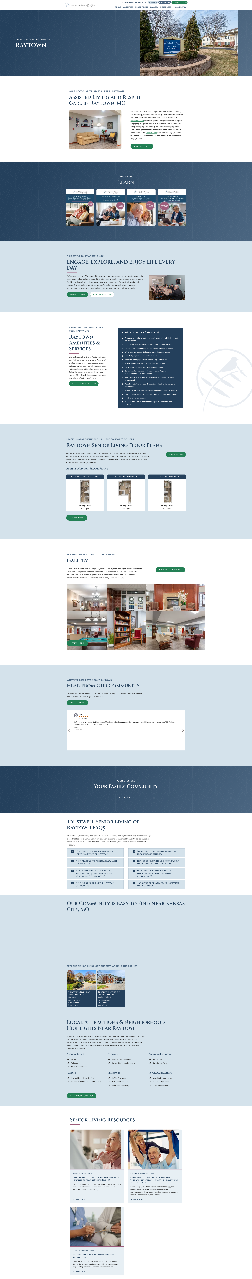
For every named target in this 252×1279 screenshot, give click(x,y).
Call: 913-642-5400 (104, 1000)
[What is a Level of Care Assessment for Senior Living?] (95, 1208)
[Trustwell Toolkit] (80, 190)
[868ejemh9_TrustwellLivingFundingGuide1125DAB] (172, 190)
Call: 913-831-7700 (74, 1000)
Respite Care (151, 133)
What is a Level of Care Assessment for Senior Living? (93, 1256)
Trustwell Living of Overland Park (109, 993)
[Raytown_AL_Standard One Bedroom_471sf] (85, 480)
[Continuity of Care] (95, 1130)
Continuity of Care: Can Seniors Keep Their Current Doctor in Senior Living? (96, 1178)
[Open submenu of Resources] (172, 7)
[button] (76, 518)
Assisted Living (137, 121)
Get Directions (73, 1003)
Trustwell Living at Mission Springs (79, 993)
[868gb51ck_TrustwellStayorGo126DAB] (141, 190)
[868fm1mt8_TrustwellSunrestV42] (110, 190)
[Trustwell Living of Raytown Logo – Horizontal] (80, 4)
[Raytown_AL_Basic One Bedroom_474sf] (126, 480)
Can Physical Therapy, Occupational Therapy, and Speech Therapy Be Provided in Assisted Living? (154, 1180)
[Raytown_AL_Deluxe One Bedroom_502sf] (167, 480)
